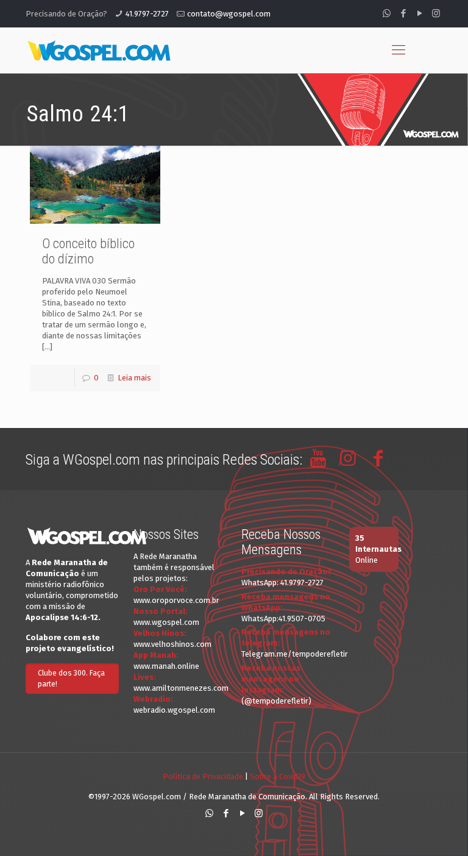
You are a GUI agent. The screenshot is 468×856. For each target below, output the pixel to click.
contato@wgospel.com (229, 13)
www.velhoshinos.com (172, 644)
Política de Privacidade (203, 776)
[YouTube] (419, 13)
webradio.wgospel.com (174, 710)
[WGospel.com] (99, 50)
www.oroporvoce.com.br (176, 600)
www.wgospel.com (166, 622)
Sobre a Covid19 (277, 776)
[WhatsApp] (386, 13)
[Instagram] (436, 13)
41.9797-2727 (147, 13)
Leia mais (134, 377)
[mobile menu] (398, 50)
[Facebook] (403, 13)
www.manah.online (166, 666)
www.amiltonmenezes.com (181, 688)
